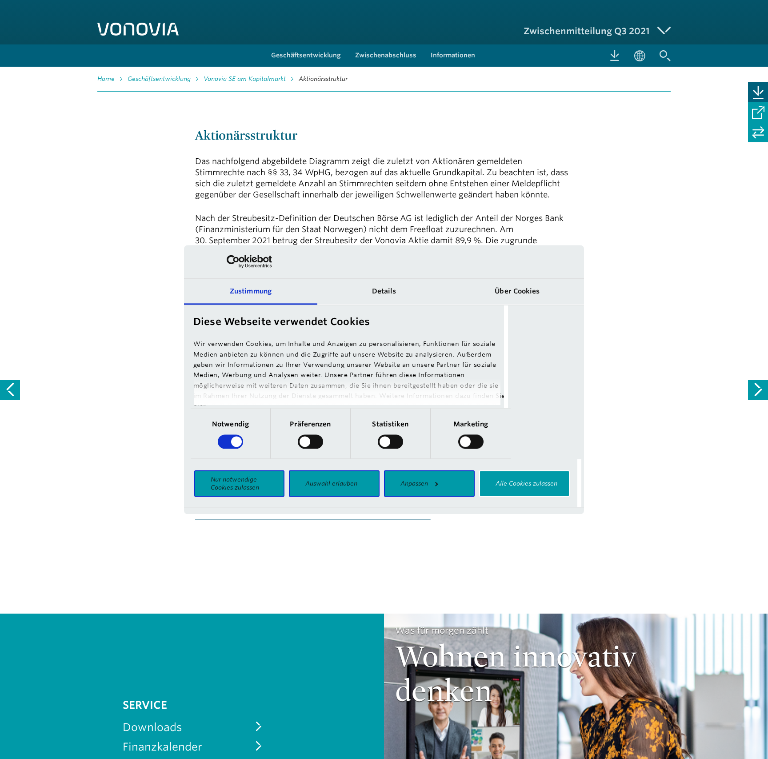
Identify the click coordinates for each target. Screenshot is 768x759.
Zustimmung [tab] (251, 291)
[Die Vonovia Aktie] (10, 390)
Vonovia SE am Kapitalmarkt (245, 79)
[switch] (310, 441)
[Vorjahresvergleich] (758, 132)
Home (106, 79)
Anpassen (414, 484)
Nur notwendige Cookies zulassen (235, 484)
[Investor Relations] (758, 390)
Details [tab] (384, 291)
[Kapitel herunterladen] (758, 92)
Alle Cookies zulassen (526, 484)
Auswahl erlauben (331, 484)
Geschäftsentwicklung (159, 79)
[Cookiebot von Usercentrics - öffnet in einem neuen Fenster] (233, 261)
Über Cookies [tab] (517, 291)
